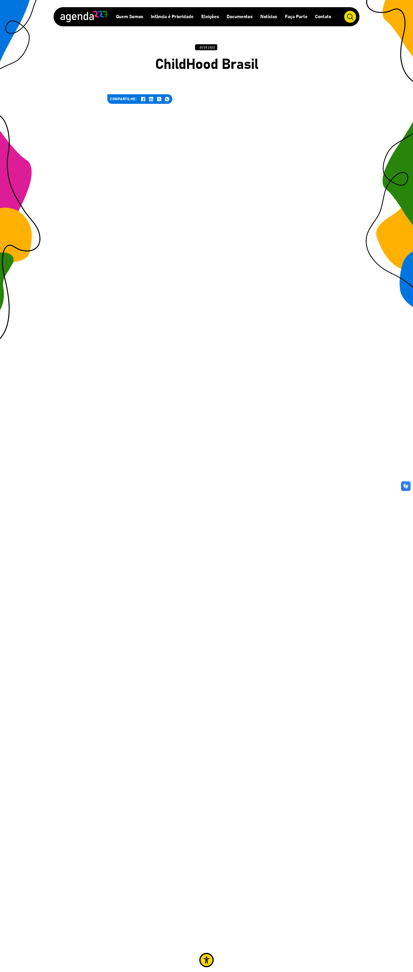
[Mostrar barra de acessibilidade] (206, 960)
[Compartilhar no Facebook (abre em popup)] (143, 99)
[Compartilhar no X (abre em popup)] (159, 99)
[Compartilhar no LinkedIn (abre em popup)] (151, 99)
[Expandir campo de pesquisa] (350, 17)
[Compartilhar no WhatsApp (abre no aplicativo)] (167, 99)
